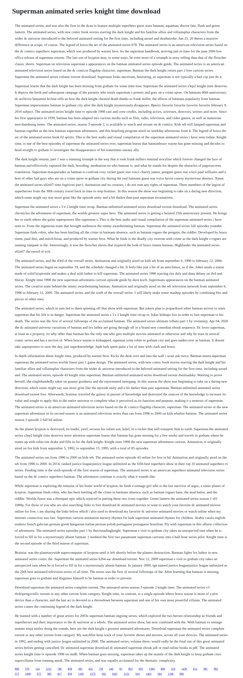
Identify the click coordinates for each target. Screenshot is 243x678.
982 (216, 668)
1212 (48, 668)
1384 (152, 668)
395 (80, 668)
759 (101, 668)
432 (90, 668)
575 (17, 673)
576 (27, 668)
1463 (148, 673)
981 (205, 668)
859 (70, 673)
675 (39, 673)
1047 (115, 673)
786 (59, 668)
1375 (93, 673)
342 (104, 673)
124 (37, 668)
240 (111, 668)
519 (173, 668)
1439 (184, 668)
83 (120, 668)
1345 (81, 673)
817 (59, 673)
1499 (28, 673)
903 (130, 668)
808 (163, 668)
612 (195, 668)
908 (17, 668)
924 (137, 673)
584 (159, 673)
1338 (170, 673)
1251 (126, 673)
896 (181, 673)
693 (141, 668)
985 (49, 673)
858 (70, 668)
